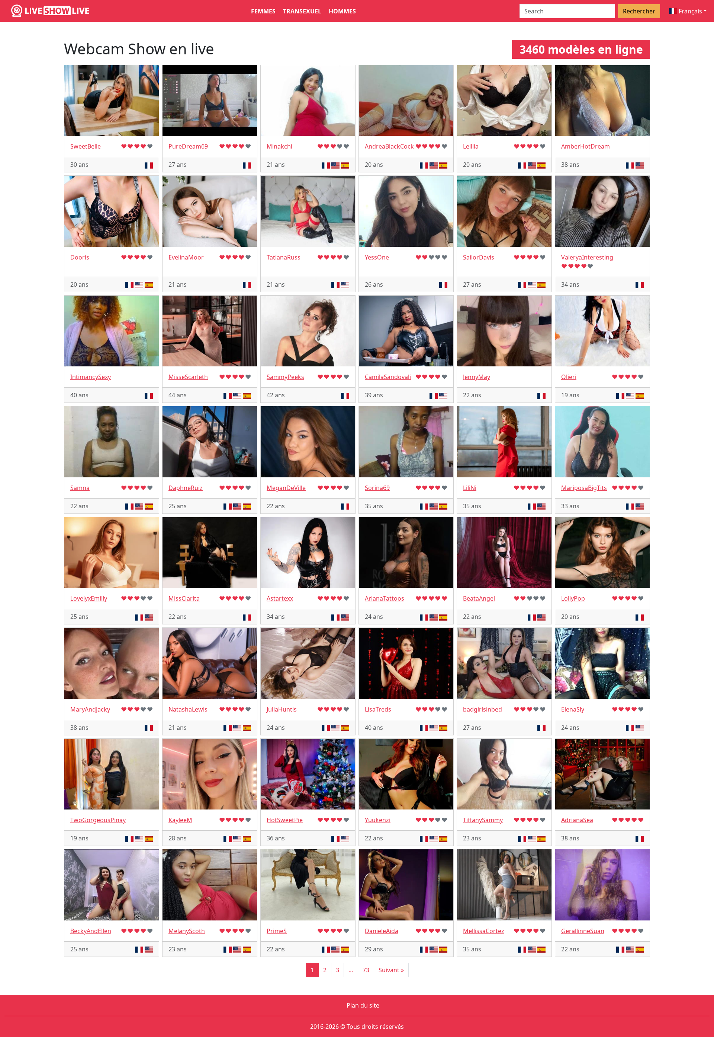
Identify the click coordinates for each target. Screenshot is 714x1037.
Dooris (79, 257)
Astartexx (280, 598)
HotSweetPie (285, 820)
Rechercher (639, 11)
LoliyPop (573, 598)
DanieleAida (381, 931)
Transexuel (302, 11)
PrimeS (277, 931)
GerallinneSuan (582, 931)
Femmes (263, 11)
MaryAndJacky (90, 709)
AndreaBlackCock (389, 146)
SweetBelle (85, 146)
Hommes (342, 11)
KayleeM (180, 820)
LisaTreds (378, 709)
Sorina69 (377, 488)
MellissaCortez (483, 931)
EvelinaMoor (186, 257)
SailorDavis (478, 257)
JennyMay (476, 377)
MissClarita (184, 598)
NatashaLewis (188, 709)
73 (366, 970)
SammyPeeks (285, 377)
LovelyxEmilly (88, 598)
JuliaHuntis (282, 709)
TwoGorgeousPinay (98, 820)
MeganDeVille (286, 488)
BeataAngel (479, 598)
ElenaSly (572, 709)
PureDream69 (188, 146)
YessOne (377, 257)
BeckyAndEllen (90, 931)
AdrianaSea (577, 820)
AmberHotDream (585, 146)
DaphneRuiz (185, 488)
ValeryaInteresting (587, 257)
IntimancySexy (90, 377)
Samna (80, 488)
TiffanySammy (483, 820)
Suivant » (391, 970)
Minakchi (279, 146)
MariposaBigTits (584, 488)
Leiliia (471, 146)
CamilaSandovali (388, 377)
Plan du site (363, 1005)
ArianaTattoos (384, 598)
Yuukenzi (377, 820)
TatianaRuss (283, 257)
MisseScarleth (188, 377)
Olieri (568, 377)
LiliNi (469, 488)
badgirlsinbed (482, 709)
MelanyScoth (186, 931)
